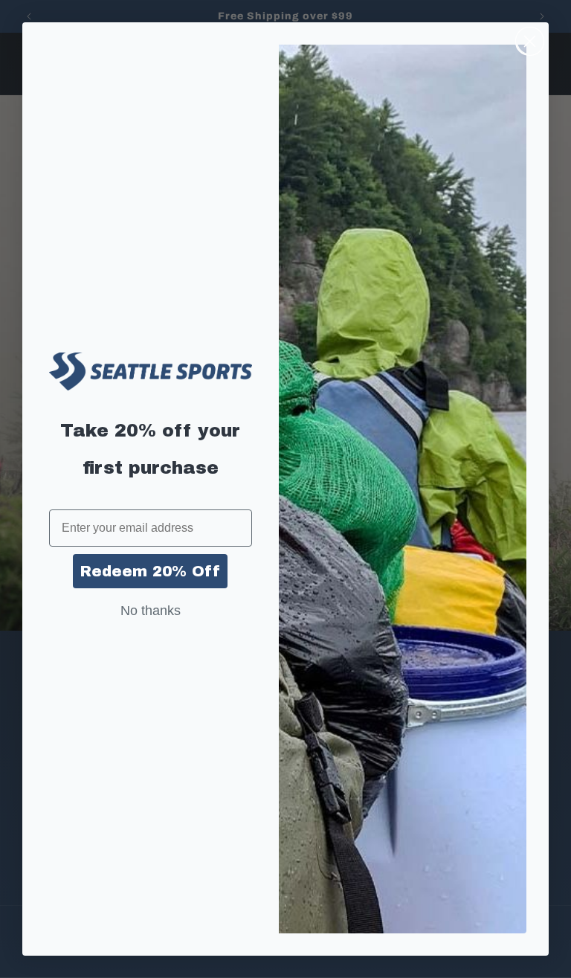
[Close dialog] (530, 41)
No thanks (150, 610)
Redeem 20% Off (150, 571)
